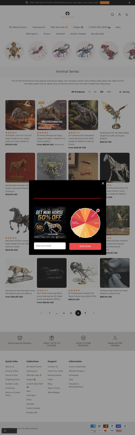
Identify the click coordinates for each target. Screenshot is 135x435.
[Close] (103, 183)
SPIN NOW (85, 246)
